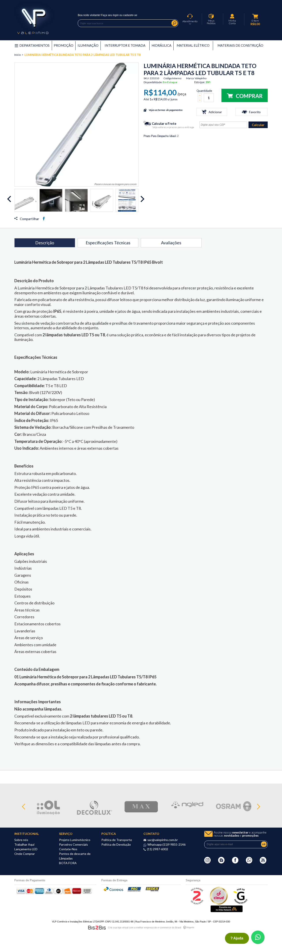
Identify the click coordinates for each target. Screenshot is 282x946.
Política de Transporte (116, 840)
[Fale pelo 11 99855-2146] (249, 862)
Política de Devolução (116, 844)
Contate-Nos (68, 849)
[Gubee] (241, 903)
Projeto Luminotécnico (74, 840)
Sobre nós (21, 840)
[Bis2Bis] (197, 903)
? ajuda (236, 938)
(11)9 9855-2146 (174, 844)
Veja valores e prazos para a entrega (173, 127)
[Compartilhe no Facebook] (43, 218)
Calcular (258, 125)
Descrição (44, 242)
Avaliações (171, 242)
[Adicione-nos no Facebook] (235, 862)
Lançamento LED (25, 849)
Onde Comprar (24, 854)
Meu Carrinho (255, 16)
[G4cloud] (219, 903)
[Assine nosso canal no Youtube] (263, 862)
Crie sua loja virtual (118, 927)
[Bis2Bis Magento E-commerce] (97, 927)
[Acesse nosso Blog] (221, 862)
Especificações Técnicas (108, 242)
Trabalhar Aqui (24, 844)
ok (264, 844)
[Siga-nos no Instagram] (207, 862)
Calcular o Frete (164, 123)
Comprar (244, 95)
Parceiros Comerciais (73, 844)
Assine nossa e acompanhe (240, 834)
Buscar (174, 23)
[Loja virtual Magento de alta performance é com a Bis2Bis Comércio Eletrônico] (188, 927)
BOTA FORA (68, 863)
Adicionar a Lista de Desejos (252, 112)
